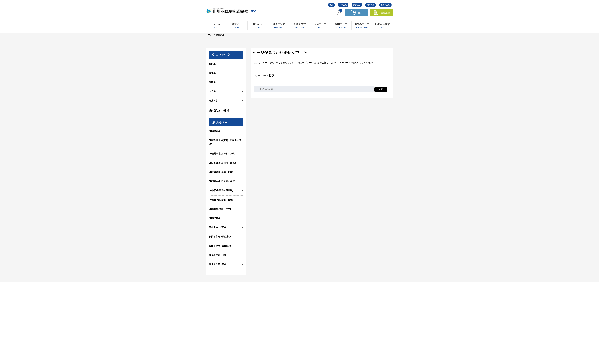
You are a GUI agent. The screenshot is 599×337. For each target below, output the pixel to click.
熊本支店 (370, 5)
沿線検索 (221, 122)
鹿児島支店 (385, 5)
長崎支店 (343, 5)
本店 (331, 5)
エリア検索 (223, 54)
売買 (360, 12)
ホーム (209, 34)
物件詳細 (220, 34)
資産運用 (385, 12)
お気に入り (339, 12)
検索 (380, 89)
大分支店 (357, 5)
